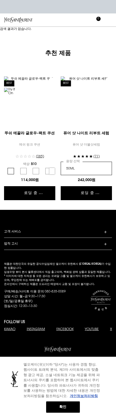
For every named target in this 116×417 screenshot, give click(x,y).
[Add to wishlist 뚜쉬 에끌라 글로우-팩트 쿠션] (51, 80)
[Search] (73, 19)
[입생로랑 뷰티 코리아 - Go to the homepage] (18, 19)
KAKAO (9, 329)
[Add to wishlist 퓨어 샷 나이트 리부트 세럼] (108, 80)
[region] (58, 387)
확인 (62, 407)
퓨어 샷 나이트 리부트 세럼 (86, 133)
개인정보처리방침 (84, 396)
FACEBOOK (65, 329)
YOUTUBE (92, 329)
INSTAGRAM (36, 329)
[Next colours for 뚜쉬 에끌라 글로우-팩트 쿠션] (52, 171)
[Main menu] (109, 19)
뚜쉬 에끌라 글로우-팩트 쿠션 (30, 133)
